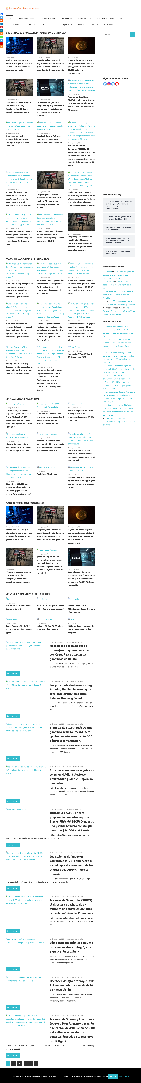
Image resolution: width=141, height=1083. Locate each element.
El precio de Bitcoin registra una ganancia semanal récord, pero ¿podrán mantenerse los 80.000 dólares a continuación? (81, 67)
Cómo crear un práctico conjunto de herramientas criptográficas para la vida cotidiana (71, 947)
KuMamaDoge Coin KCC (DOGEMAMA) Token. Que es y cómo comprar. (81, 609)
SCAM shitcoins (47, 24)
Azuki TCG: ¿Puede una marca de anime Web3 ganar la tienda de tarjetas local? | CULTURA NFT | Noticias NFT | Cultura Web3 (81, 287)
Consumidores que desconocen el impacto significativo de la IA (119, 285)
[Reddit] (1, 20)
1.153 (28, 1063)
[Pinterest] (1, 27)
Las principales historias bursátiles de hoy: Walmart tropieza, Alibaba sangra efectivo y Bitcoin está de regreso (49, 201)
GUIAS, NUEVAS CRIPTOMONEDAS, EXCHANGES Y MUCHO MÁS (36, 33)
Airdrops (32, 24)
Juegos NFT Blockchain (105, 18)
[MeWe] (1, 30)
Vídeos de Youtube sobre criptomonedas (25, 502)
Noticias (79, 809)
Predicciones (108, 24)
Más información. (126, 1076)
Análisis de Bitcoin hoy (47, 474)
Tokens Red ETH (84, 18)
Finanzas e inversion (15, 24)
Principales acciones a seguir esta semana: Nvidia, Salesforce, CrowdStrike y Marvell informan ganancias (119, 369)
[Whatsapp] (1, 37)
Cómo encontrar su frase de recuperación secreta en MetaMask (118, 294)
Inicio (9, 18)
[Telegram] (1, 40)
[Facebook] (1, 14)
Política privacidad (65, 24)
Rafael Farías (111, 291)
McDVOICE (110, 281)
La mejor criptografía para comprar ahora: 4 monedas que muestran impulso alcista (119, 275)
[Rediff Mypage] (1, 43)
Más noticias (71, 809)
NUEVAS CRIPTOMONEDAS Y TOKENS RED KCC (28, 594)
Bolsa (121, 18)
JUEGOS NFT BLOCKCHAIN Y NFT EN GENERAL (27, 258)
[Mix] (1, 33)
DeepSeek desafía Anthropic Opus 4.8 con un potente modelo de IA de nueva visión (49, 139)
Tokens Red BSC (66, 18)
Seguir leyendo (12, 673)
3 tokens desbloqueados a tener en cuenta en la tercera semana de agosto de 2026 (18, 447)
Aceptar (113, 1076)
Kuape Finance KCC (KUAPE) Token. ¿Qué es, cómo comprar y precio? (19, 629)
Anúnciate (82, 24)
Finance (109, 271)
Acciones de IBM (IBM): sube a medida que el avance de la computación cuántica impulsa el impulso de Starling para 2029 (19, 238)
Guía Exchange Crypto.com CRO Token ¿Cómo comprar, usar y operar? (119, 311)
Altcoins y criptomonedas (26, 18)
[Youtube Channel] (117, 84)
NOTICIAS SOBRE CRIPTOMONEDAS (22, 398)
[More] (1, 46)
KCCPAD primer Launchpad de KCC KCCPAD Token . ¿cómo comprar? (81, 629)
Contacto (94, 24)
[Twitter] (1, 17)
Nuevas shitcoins (48, 18)
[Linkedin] (1, 24)
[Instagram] (109, 84)
